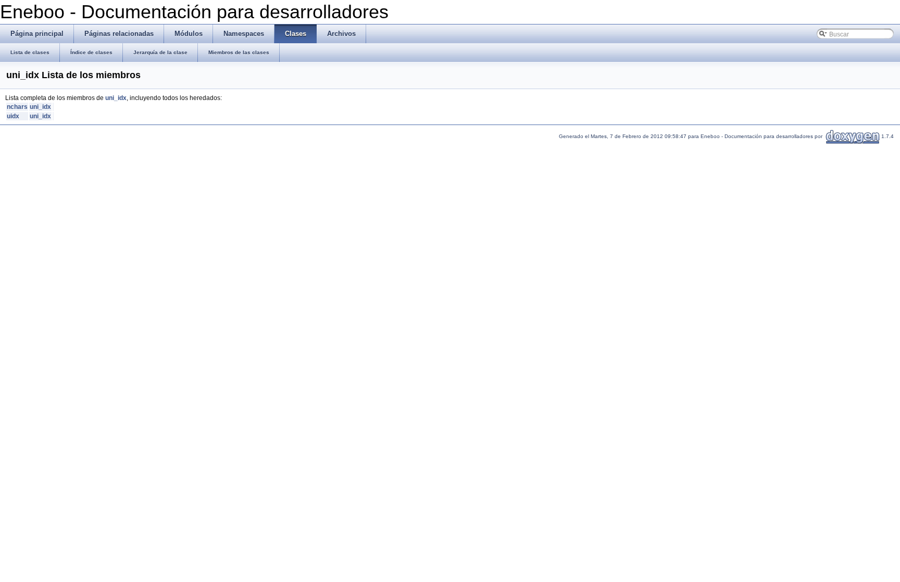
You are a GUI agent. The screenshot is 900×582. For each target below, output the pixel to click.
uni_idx (116, 98)
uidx (13, 116)
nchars (17, 106)
